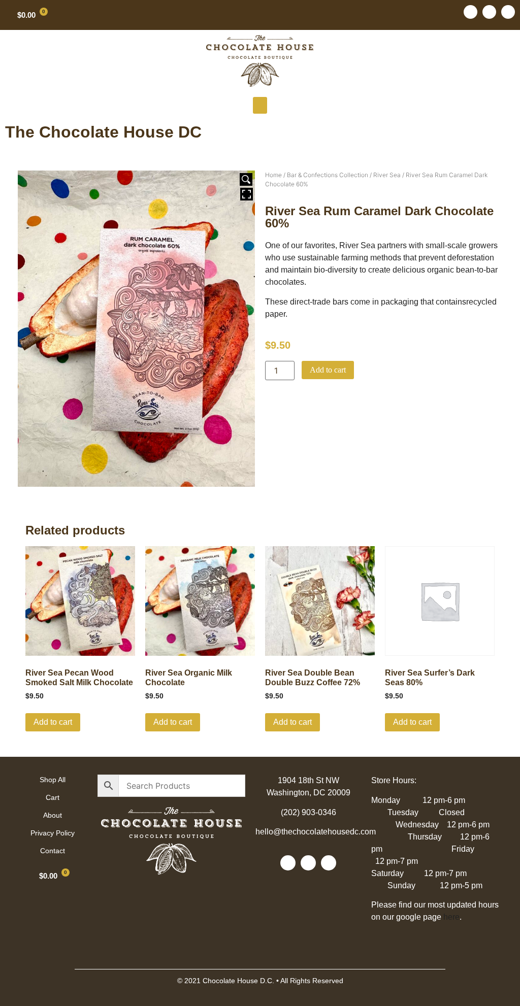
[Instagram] (508, 12)
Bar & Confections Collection (327, 175)
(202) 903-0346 (308, 812)
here (451, 917)
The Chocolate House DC (103, 132)
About (52, 815)
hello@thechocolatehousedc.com (315, 831)
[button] (260, 105)
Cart (52, 797)
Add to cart (328, 369)
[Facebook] (470, 12)
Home (273, 175)
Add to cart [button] (53, 722)
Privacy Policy (52, 833)
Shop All (53, 780)
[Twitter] (489, 12)
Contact (52, 851)
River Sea (387, 175)
